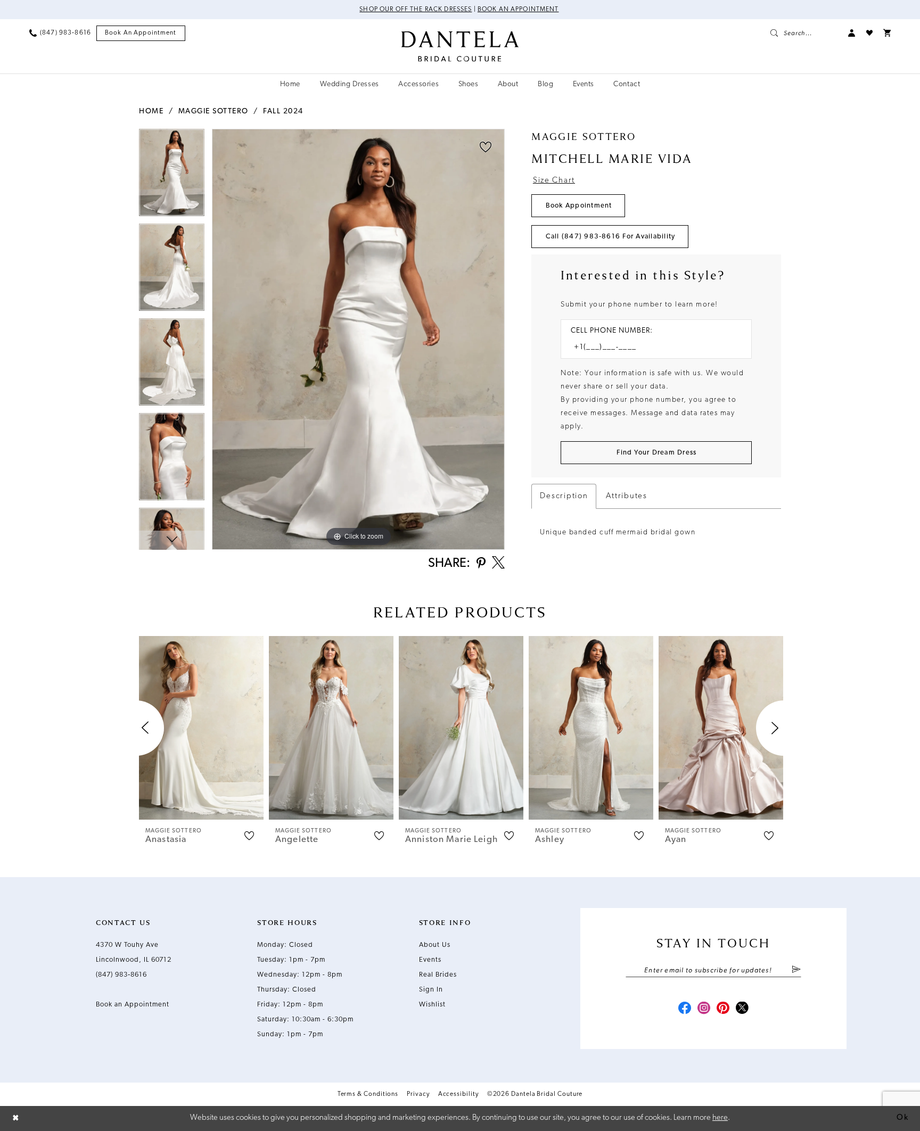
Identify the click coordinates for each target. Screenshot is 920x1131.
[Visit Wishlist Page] (869, 33)
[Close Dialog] (16, 1118)
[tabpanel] (171, 176)
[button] (852, 33)
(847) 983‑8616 (121, 974)
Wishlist (432, 1004)
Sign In (431, 989)
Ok (902, 1118)
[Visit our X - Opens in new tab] (742, 1009)
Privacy (418, 1094)
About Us (434, 945)
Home (151, 111)
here (720, 1118)
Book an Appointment (518, 9)
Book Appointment (579, 205)
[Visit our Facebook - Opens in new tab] (684, 1009)
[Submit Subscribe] (796, 970)
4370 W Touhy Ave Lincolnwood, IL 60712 (133, 952)
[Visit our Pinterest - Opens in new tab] (723, 1009)
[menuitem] (60, 33)
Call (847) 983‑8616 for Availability (611, 236)
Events (430, 959)
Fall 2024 (283, 111)
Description (564, 496)
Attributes (626, 496)
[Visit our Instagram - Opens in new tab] (703, 1009)
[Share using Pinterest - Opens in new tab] (481, 564)
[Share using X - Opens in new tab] (498, 563)
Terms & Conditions (368, 1094)
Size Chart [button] (554, 181)
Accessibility (458, 1094)
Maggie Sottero (213, 111)
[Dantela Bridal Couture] (460, 46)
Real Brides (438, 974)
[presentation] (201, 728)
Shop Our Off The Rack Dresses (415, 9)
